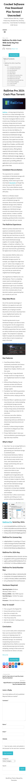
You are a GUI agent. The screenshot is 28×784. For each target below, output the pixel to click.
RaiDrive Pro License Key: (15, 77)
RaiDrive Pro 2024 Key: (15, 78)
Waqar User (15, 49)
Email (4, 732)
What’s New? (12, 73)
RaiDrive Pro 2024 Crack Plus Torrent (12, 64)
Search (4, 766)
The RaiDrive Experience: (15, 68)
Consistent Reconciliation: (15, 67)
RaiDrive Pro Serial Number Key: (17, 80)
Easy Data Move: (13, 70)
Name (5, 724)
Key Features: (13, 72)
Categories (5, 759)
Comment (6, 700)
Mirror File (5, 655)
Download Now (14, 55)
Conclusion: (12, 85)
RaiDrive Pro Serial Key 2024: (16, 75)
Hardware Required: (14, 82)
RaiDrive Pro (7, 522)
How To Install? (13, 83)
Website (5, 739)
